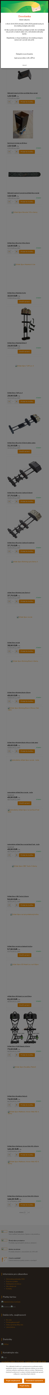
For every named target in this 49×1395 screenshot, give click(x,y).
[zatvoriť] (44, 4)
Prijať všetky (24, 1386)
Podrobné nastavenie (34, 1381)
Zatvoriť (24, 65)
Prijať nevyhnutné (13, 1381)
